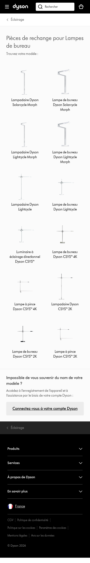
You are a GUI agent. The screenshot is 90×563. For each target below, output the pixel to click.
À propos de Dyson (21, 477)
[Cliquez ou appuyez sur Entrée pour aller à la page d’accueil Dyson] (20, 9)
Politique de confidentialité (32, 520)
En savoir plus (17, 491)
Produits (13, 449)
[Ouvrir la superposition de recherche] (55, 7)
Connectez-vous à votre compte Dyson (45, 408)
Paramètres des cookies (52, 528)
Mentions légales (17, 535)
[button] (16, 506)
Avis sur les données (42, 535)
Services (13, 463)
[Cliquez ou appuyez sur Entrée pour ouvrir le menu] (7, 7)
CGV (10, 520)
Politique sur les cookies (21, 528)
